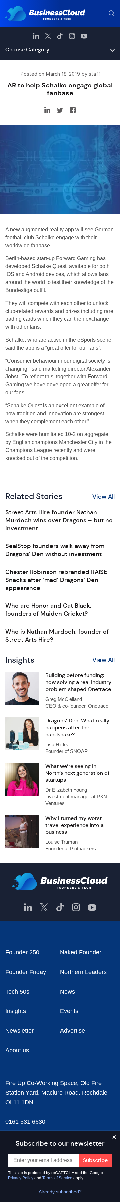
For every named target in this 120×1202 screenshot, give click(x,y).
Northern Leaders (83, 972)
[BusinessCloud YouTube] (84, 36)
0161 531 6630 (25, 1121)
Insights (15, 1011)
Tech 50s (17, 991)
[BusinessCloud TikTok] (60, 36)
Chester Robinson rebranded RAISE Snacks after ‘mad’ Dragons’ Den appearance (56, 580)
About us (17, 1050)
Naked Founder (80, 952)
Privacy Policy (20, 1178)
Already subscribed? (60, 1191)
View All (103, 496)
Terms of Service (57, 1178)
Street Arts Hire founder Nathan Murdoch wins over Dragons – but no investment (59, 520)
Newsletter (19, 1030)
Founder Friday (25, 972)
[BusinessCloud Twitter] (48, 36)
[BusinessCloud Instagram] (72, 36)
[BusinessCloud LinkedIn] (36, 36)
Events (69, 1011)
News (67, 991)
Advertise (72, 1030)
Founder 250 (22, 952)
